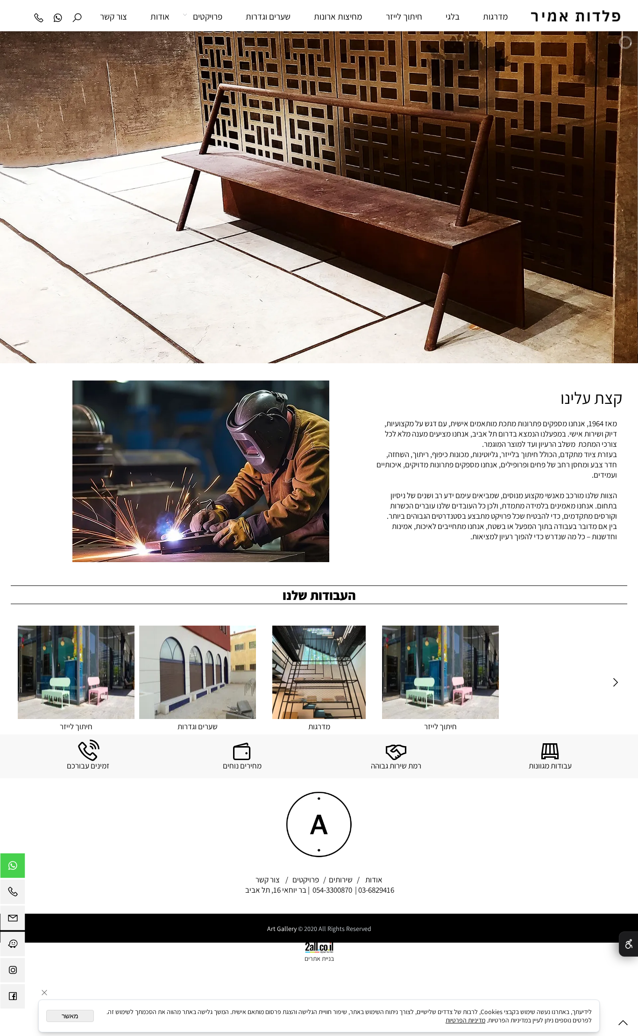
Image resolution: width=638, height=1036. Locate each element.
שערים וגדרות (268, 16)
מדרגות (495, 16)
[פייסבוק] (12, 999)
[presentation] (615, 683)
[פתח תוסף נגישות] (628, 944)
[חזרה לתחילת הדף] (623, 1024)
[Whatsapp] (57, 16)
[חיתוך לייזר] (561, 672)
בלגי (453, 16)
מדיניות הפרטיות (465, 1020)
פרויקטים (207, 16)
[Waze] (12, 946)
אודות (160, 16)
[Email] (12, 920)
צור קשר (113, 16)
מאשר (70, 1016)
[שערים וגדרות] (319, 672)
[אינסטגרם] (12, 972)
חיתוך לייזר (404, 16)
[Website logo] (567, 18)
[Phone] (38, 16)
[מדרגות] (440, 672)
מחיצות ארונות (338, 16)
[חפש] (76, 16)
